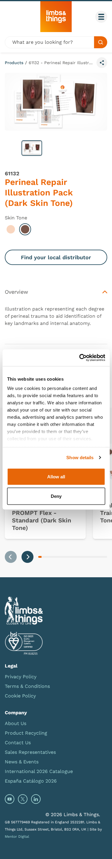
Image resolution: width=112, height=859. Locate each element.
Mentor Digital (17, 836)
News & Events (22, 762)
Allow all (56, 476)
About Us (15, 723)
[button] (32, 148)
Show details (79, 457)
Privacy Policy (20, 676)
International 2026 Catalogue (39, 771)
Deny (56, 496)
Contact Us (18, 742)
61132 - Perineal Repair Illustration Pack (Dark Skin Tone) (61, 62)
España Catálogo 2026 (31, 781)
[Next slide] (27, 557)
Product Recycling (26, 733)
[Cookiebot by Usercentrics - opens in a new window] (79, 358)
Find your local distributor (56, 257)
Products (14, 62)
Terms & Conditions (27, 686)
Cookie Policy (20, 696)
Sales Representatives (30, 752)
